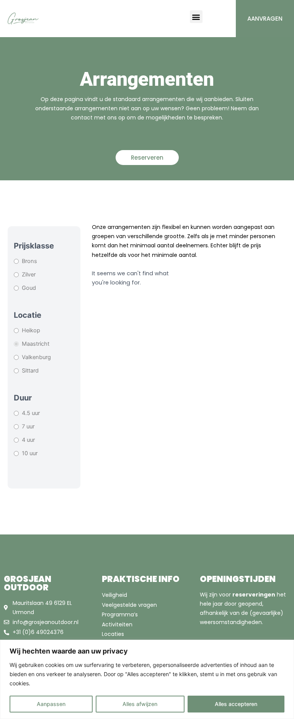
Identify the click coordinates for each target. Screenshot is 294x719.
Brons (29, 261)
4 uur (28, 439)
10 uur (30, 453)
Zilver (29, 274)
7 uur (28, 426)
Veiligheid (114, 595)
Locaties (113, 634)
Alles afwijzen (139, 704)
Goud (29, 287)
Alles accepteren (236, 704)
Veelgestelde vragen (129, 605)
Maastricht (35, 343)
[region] (147, 679)
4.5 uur (31, 413)
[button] (196, 16)
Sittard (30, 370)
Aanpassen (51, 704)
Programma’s (120, 614)
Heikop (31, 330)
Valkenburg (36, 357)
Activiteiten (117, 624)
